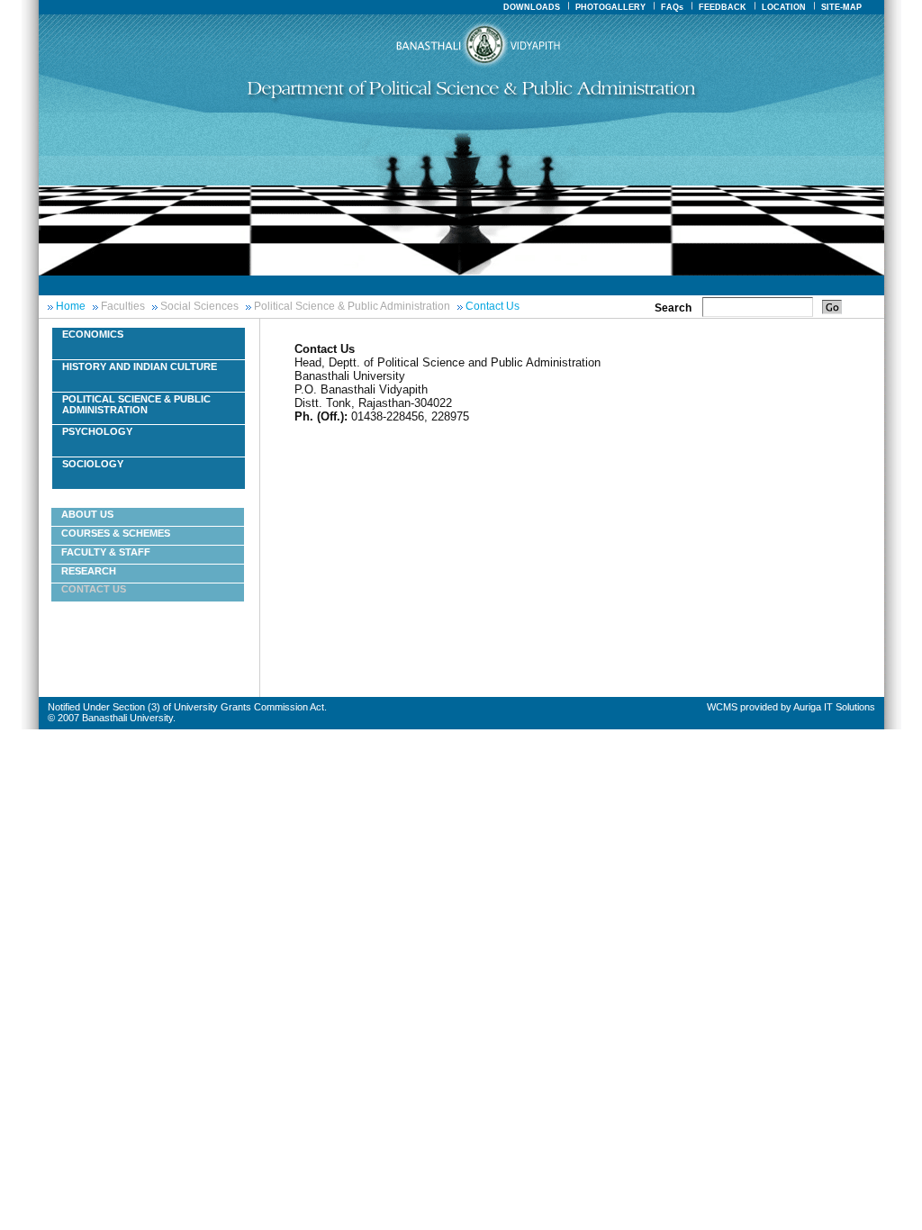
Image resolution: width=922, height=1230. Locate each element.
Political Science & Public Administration (352, 306)
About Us (87, 514)
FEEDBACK (722, 7)
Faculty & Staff (105, 552)
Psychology (97, 431)
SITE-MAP (841, 7)
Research (88, 570)
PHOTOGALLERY (610, 7)
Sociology (92, 463)
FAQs (672, 7)
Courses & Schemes (115, 533)
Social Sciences (199, 306)
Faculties (123, 306)
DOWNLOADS (531, 7)
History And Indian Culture (139, 366)
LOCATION (784, 7)
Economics (92, 334)
